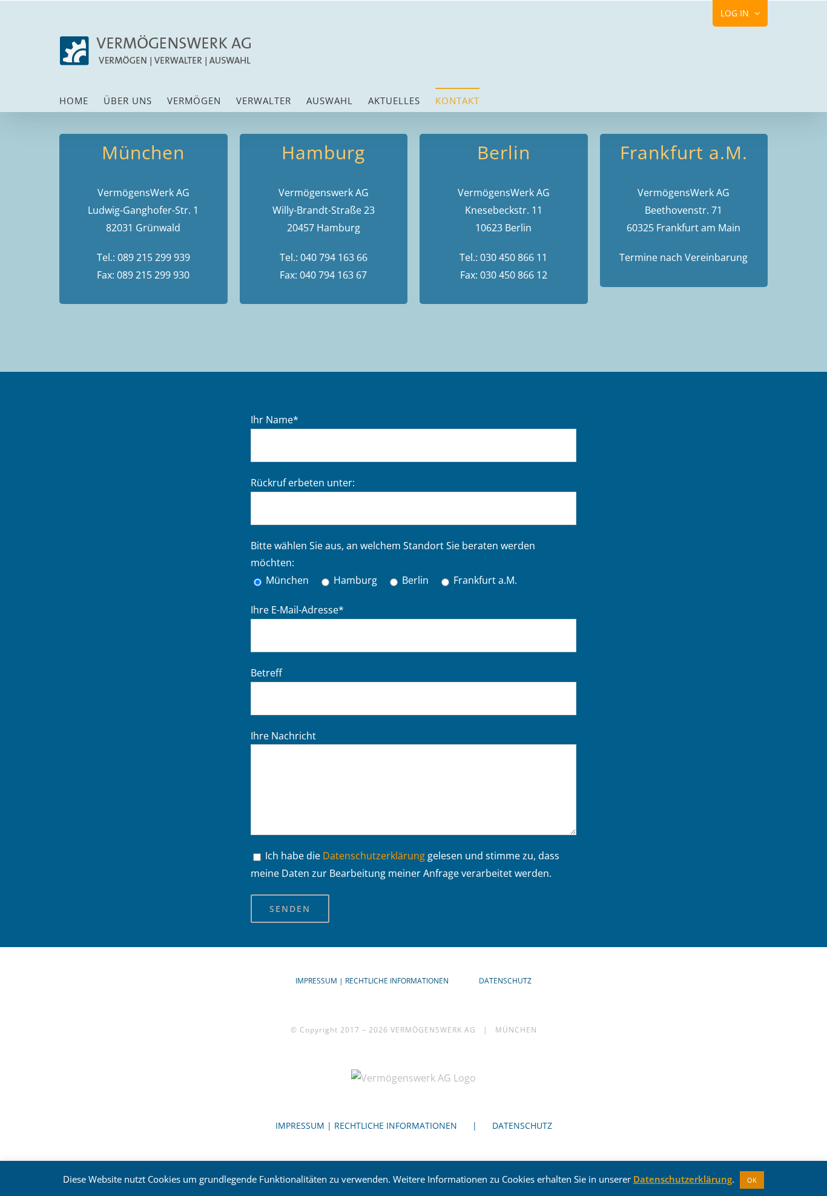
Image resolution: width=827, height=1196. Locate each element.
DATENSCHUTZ (505, 981)
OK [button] (752, 1179)
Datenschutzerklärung (374, 855)
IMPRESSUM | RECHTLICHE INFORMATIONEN (372, 981)
